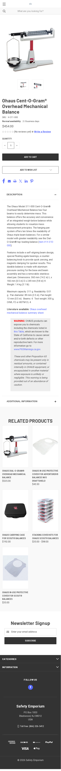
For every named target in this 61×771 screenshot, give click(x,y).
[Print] (14, 181)
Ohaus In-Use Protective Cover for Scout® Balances (15, 595)
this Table (19, 331)
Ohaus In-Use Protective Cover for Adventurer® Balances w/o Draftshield (45, 475)
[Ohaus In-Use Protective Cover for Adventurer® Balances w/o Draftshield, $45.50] (45, 446)
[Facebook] (3, 181)
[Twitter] (20, 181)
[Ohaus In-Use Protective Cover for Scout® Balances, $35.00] (15, 567)
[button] (41, 131)
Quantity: (7, 139)
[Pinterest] (31, 181)
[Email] (9, 181)
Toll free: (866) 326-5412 (32, 726)
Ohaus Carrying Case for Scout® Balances (14, 537)
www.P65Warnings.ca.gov (27, 349)
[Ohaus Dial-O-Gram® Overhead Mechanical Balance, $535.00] (15, 446)
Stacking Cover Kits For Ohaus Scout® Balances (45, 537)
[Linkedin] (26, 181)
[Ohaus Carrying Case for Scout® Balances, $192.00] (15, 510)
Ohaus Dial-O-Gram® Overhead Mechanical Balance (14, 474)
